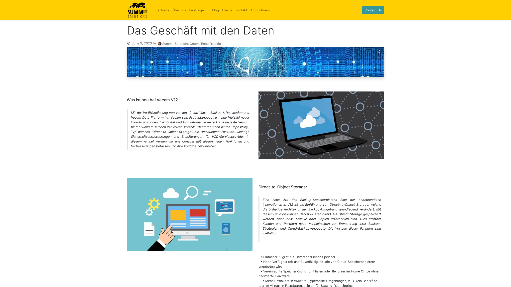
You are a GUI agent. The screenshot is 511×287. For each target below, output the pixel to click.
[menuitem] (162, 10)
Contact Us (373, 10)
